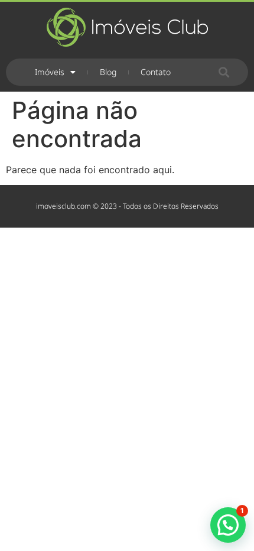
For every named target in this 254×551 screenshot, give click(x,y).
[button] (224, 72)
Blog (108, 71)
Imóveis (49, 71)
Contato (156, 71)
